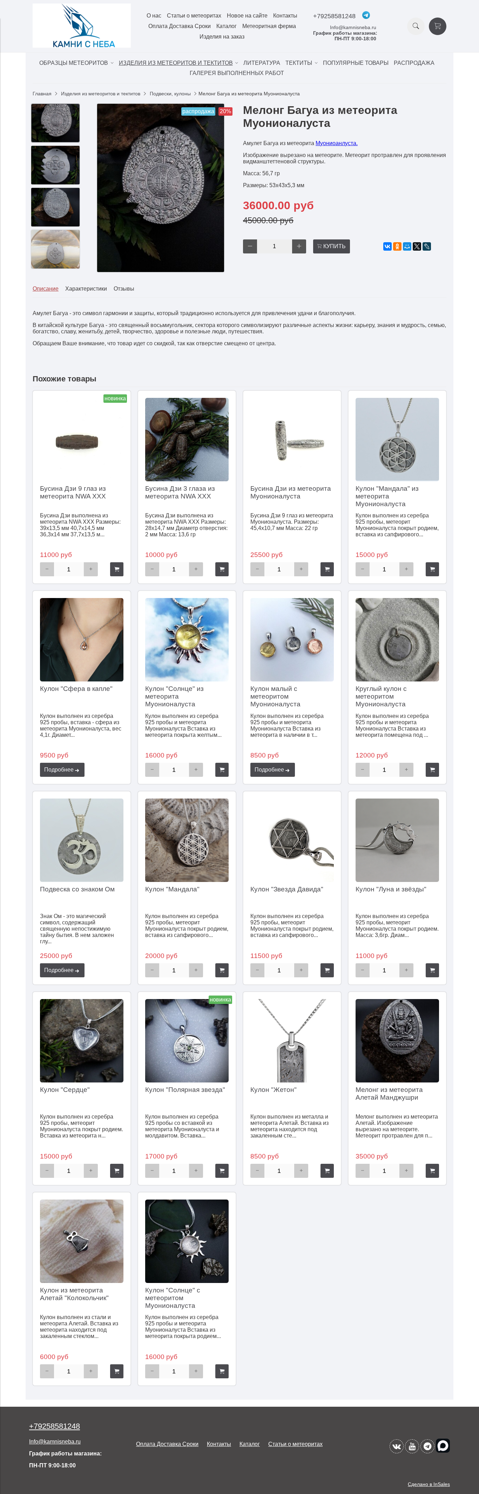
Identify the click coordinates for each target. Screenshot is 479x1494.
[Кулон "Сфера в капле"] (81, 639)
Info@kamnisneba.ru (353, 27)
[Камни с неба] (82, 46)
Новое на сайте (247, 16)
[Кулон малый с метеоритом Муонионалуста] (292, 639)
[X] (417, 246)
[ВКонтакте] (387, 246)
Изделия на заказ (222, 37)
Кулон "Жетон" (273, 1089)
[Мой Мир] (407, 246)
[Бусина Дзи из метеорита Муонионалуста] (292, 439)
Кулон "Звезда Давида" (286, 889)
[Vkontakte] (397, 1446)
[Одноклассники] (397, 246)
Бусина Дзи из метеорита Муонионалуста (290, 492)
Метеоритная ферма (269, 26)
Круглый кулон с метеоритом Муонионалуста (381, 696)
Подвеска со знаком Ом (77, 889)
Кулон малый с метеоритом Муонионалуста (275, 696)
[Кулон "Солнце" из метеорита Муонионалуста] (187, 639)
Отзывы (124, 289)
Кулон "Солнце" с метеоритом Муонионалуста (172, 1297)
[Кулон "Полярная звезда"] (187, 1040)
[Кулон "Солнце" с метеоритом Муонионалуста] (187, 1241)
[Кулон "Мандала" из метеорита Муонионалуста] (397, 439)
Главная (42, 93)
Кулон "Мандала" (172, 889)
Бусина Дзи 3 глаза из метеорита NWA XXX (180, 492)
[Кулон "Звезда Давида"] (292, 840)
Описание (46, 289)
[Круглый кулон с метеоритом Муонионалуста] (397, 639)
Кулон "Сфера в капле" (76, 688)
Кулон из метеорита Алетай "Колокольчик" (74, 1294)
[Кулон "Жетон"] (292, 1040)
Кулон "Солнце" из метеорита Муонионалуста (174, 696)
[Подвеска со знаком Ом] (81, 840)
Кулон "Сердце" (65, 1089)
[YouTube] (412, 1446)
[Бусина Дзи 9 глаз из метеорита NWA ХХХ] (81, 439)
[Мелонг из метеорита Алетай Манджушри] (397, 1040)
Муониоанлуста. (337, 143)
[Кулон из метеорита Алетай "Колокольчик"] (81, 1241)
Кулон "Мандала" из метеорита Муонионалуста (387, 496)
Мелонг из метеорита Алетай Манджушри (389, 1093)
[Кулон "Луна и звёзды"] (397, 840)
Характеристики (86, 289)
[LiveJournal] (427, 246)
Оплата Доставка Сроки (179, 26)
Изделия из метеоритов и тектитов (100, 93)
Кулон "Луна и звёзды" (391, 889)
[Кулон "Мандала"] (187, 840)
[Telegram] (427, 1446)
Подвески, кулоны (170, 93)
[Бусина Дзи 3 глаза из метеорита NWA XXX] (187, 439)
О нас (154, 16)
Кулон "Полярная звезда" (185, 1089)
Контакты (285, 16)
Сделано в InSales (429, 1484)
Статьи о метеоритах (194, 16)
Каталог (226, 26)
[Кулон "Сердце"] (81, 1040)
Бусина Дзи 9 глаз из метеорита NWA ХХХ (73, 492)
